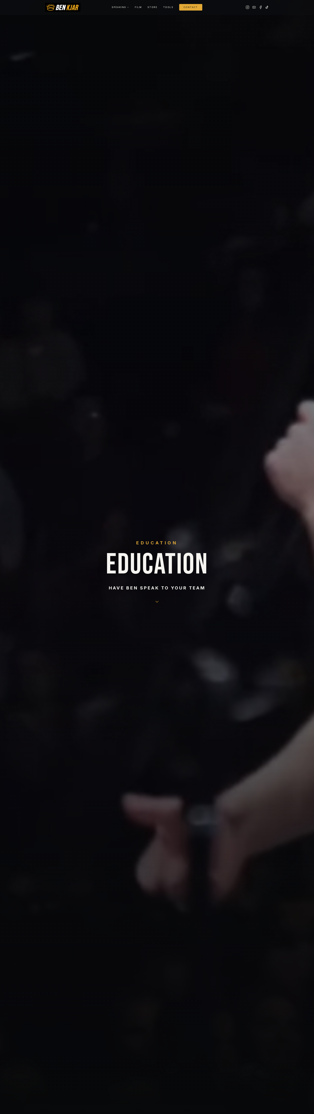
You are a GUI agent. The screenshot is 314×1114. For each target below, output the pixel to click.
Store (152, 7)
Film (138, 7)
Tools (168, 7)
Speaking (119, 7)
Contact (191, 7)
